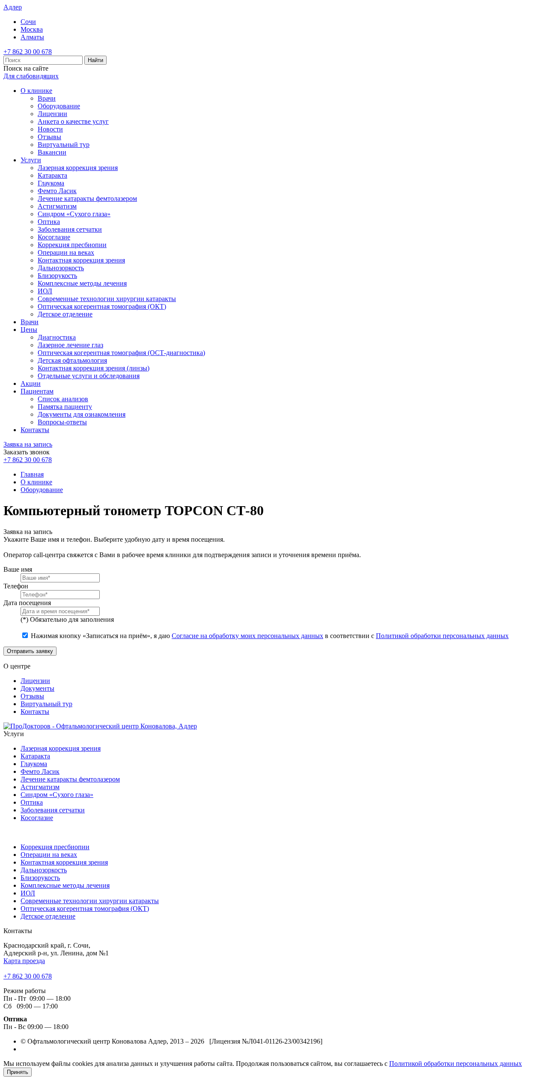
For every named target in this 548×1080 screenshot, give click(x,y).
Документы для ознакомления (81, 414)
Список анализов (63, 399)
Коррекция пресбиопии (72, 244)
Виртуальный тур (63, 144)
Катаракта (52, 175)
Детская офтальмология (72, 360)
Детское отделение (65, 314)
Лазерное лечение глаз (70, 345)
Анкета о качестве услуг (73, 121)
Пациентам (37, 391)
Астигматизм (57, 206)
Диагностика (57, 337)
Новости (50, 129)
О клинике (36, 90)
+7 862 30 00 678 (27, 51)
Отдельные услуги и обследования (89, 375)
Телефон (15, 586)
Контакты (35, 429)
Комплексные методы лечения (82, 283)
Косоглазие (54, 237)
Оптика (49, 221)
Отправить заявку (30, 651)
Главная (32, 474)
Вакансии (52, 152)
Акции (31, 383)
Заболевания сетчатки (70, 229)
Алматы (32, 37)
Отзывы (49, 136)
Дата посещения (27, 602)
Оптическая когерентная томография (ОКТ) (102, 306)
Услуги (31, 160)
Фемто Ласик (57, 190)
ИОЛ (45, 291)
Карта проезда (24, 960)
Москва (32, 29)
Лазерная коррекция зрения (78, 167)
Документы (37, 688)
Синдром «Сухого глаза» (74, 214)
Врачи (47, 98)
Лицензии (52, 113)
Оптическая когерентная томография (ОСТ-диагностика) (121, 352)
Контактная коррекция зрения (81, 260)
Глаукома (51, 183)
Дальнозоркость (61, 267)
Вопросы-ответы (62, 422)
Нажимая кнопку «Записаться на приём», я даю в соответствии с (270, 635)
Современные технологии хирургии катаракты (107, 298)
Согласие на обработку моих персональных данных (247, 635)
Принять (17, 1072)
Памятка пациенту (65, 406)
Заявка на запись (27, 444)
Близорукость (57, 275)
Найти (95, 60)
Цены (29, 329)
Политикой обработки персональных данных (442, 635)
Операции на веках (66, 252)
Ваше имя (17, 569)
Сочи (28, 21)
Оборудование (59, 106)
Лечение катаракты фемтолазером (87, 198)
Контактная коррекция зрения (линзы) (93, 368)
